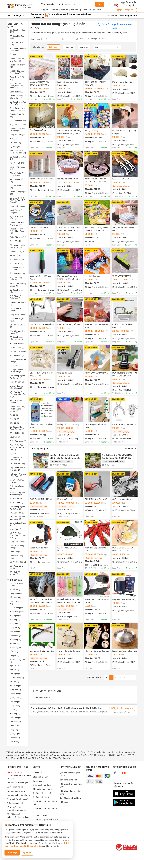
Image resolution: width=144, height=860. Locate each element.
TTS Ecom (64, 802)
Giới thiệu (37, 773)
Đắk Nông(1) (15, 702)
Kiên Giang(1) (15, 718)
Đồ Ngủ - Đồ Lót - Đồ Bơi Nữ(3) (17, 370)
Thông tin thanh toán (42, 789)
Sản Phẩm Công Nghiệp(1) (16, 567)
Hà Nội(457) (15, 590)
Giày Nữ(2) (14, 419)
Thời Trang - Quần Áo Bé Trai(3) (17, 377)
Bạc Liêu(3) (15, 666)
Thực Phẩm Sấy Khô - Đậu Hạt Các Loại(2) (17, 447)
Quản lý (27, 852)
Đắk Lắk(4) (14, 651)
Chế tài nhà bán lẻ (41, 797)
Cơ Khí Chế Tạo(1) (18, 562)
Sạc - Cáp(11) (15, 241)
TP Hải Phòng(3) (17, 678)
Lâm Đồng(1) (15, 722)
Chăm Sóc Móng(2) (18, 441)
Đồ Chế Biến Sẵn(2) (18, 464)
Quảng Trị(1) (15, 734)
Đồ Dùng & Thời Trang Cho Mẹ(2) (17, 428)
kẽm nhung (76, 10)
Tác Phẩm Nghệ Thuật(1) (16, 557)
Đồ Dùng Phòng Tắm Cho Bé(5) (16, 338)
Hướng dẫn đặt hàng (16, 791)
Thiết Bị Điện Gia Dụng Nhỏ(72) (17, 72)
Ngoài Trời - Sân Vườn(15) (16, 217)
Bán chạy (84, 47)
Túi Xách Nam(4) (17, 347)
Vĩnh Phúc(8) (15, 624)
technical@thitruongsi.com (18, 817)
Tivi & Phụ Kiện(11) (18, 237)
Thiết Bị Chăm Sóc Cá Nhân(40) (17, 129)
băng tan (54, 10)
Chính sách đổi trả (15, 803)
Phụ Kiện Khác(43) (18, 125)
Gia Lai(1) (14, 710)
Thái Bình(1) (15, 742)
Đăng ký (130, 5)
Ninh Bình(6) (15, 632)
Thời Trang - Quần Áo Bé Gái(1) (17, 508)
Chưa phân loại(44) (18, 120)
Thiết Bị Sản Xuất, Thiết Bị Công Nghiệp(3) (17, 409)
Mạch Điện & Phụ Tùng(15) (17, 211)
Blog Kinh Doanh (40, 777)
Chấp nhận (12, 852)
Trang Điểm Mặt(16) (18, 206)
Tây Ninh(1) (15, 738)
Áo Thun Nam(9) (17, 259)
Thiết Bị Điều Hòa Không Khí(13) (17, 224)
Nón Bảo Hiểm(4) (17, 355)
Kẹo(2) (13, 453)
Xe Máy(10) (15, 255)
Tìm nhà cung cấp (116, 26)
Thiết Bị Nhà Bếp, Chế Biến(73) (17, 60)
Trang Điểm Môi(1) (17, 541)
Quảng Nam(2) (16, 698)
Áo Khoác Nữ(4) (16, 343)
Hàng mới (69, 47)
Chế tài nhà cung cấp (42, 793)
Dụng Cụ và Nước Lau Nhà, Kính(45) (17, 109)
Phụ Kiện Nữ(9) (16, 263)
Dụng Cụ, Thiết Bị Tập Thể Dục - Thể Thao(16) (17, 200)
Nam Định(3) (15, 674)
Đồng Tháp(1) (15, 706)
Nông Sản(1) (15, 552)
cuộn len (64, 10)
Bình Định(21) (15, 616)
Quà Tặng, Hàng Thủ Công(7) (16, 297)
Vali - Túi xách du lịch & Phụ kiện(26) (18, 152)
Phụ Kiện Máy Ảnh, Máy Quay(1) (18, 518)
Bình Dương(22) (16, 612)
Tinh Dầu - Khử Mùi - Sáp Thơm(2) (18, 475)
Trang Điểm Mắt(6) (17, 315)
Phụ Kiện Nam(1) (17, 513)
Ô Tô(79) (13, 55)
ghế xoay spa (99, 10)
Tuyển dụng (38, 781)
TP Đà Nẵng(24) (16, 608)
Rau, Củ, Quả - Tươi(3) (16, 401)
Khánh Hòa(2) (15, 694)
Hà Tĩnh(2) (14, 682)
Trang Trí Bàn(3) (17, 382)
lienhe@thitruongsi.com (17, 810)
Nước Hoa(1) (15, 529)
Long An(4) (14, 656)
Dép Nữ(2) (14, 423)
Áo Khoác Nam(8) (17, 273)
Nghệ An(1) (14, 730)
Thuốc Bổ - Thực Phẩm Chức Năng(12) (17, 231)
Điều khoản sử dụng (42, 785)
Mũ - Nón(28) (15, 143)
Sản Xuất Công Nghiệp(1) (16, 573)
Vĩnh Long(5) (15, 648)
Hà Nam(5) (14, 644)
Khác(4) (13, 366)
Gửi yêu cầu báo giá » (122, 708)
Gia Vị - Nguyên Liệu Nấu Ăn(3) (16, 387)
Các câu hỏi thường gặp (17, 783)
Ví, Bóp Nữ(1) (16, 499)
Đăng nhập (131, 2)
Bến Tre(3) (14, 670)
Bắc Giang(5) (15, 640)
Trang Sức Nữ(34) (17, 135)
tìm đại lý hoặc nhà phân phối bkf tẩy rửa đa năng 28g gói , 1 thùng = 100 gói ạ (64, 457)
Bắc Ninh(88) (15, 597)
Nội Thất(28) (15, 147)
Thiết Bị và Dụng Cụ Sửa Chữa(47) (18, 97)
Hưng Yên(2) (15, 690)
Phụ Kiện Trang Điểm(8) (16, 279)
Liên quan (53, 47)
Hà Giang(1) (15, 714)
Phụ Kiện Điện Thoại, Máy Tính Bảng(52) (16, 85)
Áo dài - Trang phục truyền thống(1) (18, 493)
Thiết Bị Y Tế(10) (17, 251)
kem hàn (87, 10)
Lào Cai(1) (14, 726)
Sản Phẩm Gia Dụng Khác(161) (18, 49)
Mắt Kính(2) (15, 437)
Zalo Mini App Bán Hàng (70, 798)
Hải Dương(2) (15, 686)
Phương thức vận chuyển (18, 799)
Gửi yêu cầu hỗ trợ (15, 787)
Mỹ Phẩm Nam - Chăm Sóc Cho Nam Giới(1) (18, 535)
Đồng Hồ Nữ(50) (16, 92)
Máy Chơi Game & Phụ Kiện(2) (17, 469)
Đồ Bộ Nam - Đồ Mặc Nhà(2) (16, 459)
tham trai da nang (42, 697)
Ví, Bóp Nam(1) (16, 503)
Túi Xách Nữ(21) (17, 163)
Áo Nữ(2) (14, 415)
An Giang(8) (15, 620)
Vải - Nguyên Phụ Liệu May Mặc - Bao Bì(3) (18, 394)
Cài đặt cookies (40, 815)
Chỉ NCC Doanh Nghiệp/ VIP (91, 39)
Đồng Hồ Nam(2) (17, 433)
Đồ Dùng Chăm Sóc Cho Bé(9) (18, 268)
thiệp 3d (44, 10)
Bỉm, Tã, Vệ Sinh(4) (18, 351)
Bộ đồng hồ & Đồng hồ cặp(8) (18, 285)
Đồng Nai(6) (15, 628)
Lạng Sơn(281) (16, 593)
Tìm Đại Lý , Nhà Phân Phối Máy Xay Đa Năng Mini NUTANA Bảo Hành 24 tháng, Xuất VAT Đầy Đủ (117, 457)
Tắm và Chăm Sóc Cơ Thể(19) (17, 174)
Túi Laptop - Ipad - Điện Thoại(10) (17, 246)
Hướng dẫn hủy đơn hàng (18, 795)
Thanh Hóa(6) (15, 636)
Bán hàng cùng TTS (129, 10)
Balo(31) (13, 139)
